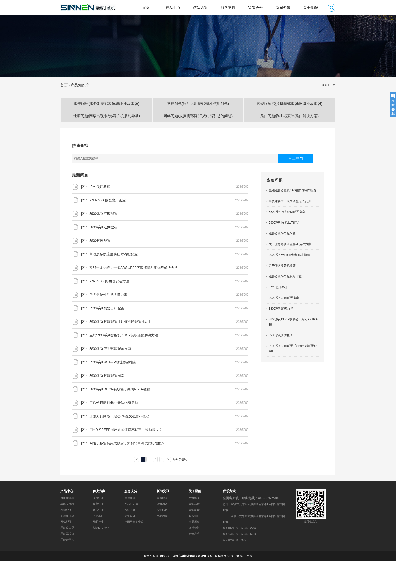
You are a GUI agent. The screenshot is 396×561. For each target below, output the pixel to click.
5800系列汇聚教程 (103, 227)
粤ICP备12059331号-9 (238, 556)
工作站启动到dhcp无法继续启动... (115, 403)
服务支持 (228, 8)
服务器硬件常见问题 (282, 233)
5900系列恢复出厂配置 (106, 308)
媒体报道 (162, 498)
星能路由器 (67, 527)
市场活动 (162, 516)
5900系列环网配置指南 (106, 376)
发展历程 (194, 521)
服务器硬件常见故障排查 (108, 295)
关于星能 (310, 8)
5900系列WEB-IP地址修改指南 (112, 362)
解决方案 (200, 8)
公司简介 (194, 498)
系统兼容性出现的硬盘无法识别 (290, 201)
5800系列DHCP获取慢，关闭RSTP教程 (119, 389)
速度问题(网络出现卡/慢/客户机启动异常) (106, 116)
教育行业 (98, 504)
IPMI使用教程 (99, 187)
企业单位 (98, 516)
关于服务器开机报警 (282, 265)
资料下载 (129, 510)
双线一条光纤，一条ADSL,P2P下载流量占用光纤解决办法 (133, 268)
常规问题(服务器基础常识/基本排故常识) (106, 104)
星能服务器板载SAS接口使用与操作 (293, 190)
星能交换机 (67, 504)
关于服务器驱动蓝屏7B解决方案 (290, 244)
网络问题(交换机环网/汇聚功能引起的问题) (198, 116)
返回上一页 (329, 85)
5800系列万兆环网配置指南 (110, 349)
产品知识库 (80, 85)
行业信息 (162, 510)
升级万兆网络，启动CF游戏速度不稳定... (120, 416)
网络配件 (66, 521)
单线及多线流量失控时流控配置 (113, 254)
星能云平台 (67, 539)
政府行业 (98, 498)
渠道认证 (129, 516)
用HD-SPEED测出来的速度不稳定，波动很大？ (125, 430)
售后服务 (129, 498)
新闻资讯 (283, 8)
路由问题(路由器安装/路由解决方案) (289, 116)
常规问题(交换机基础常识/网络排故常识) (289, 104)
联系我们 (194, 516)
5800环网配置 (99, 241)
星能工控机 (67, 533)
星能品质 (194, 504)
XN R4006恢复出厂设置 (107, 200)
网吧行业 (98, 521)
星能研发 (194, 510)
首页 (145, 8)
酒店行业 (98, 510)
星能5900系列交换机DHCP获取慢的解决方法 (123, 335)
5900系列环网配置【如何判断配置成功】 (120, 322)
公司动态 (162, 504)
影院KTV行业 (101, 527)
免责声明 (194, 533)
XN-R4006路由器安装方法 (109, 281)
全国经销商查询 (134, 521)
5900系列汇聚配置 (103, 214)
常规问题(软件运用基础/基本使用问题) (198, 104)
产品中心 (173, 8)
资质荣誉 (194, 527)
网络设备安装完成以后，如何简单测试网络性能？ (127, 443)
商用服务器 (67, 516)
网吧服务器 (67, 498)
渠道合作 (255, 8)
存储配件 (66, 510)
